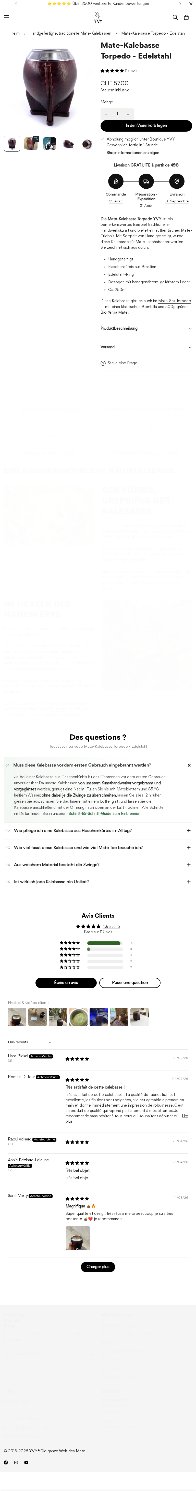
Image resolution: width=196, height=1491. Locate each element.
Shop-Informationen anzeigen (133, 153)
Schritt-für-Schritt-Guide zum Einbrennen (104, 814)
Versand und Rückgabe (24, 1419)
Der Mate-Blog (17, 1402)
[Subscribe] (88, 1354)
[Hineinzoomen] (84, 51)
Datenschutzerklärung (23, 1436)
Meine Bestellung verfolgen (28, 1428)
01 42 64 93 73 (115, 1422)
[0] (186, 17)
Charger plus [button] (98, 1267)
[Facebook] (6, 1462)
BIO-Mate (111, 1360)
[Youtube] (26, 1462)
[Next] (180, 4)
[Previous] (16, 4)
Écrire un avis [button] (66, 983)
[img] (77, 1059)
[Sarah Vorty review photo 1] (78, 1238)
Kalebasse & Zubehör (120, 1377)
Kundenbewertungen (120, 1325)
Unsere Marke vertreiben (123, 1351)
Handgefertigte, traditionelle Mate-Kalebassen (70, 34)
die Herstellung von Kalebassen (154, 554)
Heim (15, 34)
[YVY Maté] (98, 17)
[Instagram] (16, 1462)
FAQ (105, 1343)
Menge (107, 102)
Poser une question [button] (130, 983)
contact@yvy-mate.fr (121, 1427)
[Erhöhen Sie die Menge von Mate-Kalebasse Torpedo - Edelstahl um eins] (128, 114)
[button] (113, 71)
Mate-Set (110, 1369)
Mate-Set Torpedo (174, 301)
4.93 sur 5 (111, 927)
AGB (8, 1411)
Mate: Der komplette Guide (126, 1334)
